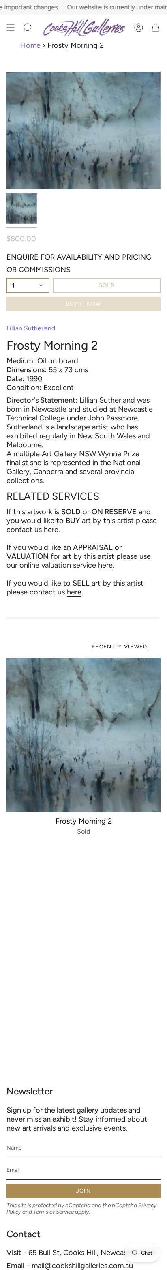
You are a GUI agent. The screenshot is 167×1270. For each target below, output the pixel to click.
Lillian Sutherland (30, 328)
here (51, 529)
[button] (27, 27)
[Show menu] (10, 27)
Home (30, 45)
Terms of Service (53, 1211)
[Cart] (155, 27)
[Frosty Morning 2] (83, 735)
